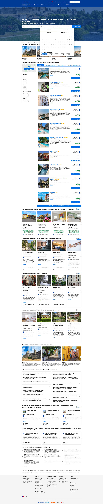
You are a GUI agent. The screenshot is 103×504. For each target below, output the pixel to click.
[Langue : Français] (52, 2)
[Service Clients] (55, 2)
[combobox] (30, 27)
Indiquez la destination (28, 26)
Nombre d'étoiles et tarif (62, 65)
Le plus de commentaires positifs (74, 65)
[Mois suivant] (72, 32)
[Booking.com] (26, 2)
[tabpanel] (57, 43)
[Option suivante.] (81, 53)
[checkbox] (55, 37)
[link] (29, 79)
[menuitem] (25, 5)
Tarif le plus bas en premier (50, 65)
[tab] (49, 29)
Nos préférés (41, 65)
